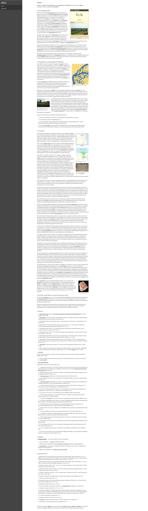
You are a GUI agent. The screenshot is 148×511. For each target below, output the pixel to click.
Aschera (46, 200)
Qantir (47, 18)
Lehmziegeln (64, 77)
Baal (75, 204)
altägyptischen (61, 5)
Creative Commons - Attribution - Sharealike (72, 506)
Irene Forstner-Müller (61, 49)
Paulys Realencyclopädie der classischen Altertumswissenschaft (66, 314)
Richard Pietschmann (43, 314)
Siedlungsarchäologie (41, 55)
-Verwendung (69, 42)
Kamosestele (77, 246)
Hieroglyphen (77, 10)
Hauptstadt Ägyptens (56, 283)
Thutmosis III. (60, 272)
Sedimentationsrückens (65, 74)
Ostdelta (61, 64)
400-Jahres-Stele (58, 213)
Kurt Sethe (42, 499)
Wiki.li (3, 2)
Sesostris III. (71, 149)
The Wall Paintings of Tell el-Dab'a (60, 449)
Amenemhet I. (59, 46)
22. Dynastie (56, 41)
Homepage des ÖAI (66, 486)
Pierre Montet (55, 35)
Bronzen (60, 14)
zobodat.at (74, 349)
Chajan (52, 219)
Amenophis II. (68, 272)
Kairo (66, 65)
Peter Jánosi (49, 398)
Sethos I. (39, 283)
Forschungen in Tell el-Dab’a (63, 444)
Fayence (51, 22)
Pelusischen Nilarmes (47, 230)
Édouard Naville (51, 12)
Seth (62, 207)
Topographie (44, 81)
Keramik (66, 14)
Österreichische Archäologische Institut (58, 48)
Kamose (63, 264)
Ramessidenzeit (52, 32)
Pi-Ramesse (64, 20)
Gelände (53, 90)
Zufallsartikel (3, 8)
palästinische (55, 14)
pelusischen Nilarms (43, 298)
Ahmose (65, 266)
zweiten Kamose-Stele (59, 111)
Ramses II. (45, 283)
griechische (51, 5)
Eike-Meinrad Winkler (44, 381)
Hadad (72, 204)
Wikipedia (50, 506)
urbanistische (57, 55)
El (53, 200)
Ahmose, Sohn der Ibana (80, 109)
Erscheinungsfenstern (55, 23)
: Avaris (42, 439)
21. (50, 41)
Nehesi (53, 209)
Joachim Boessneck (44, 376)
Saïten (70, 306)
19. (50, 20)
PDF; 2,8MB (43, 360)
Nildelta (81, 5)
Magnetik (43, 56)
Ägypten (82, 145)
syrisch (51, 14)
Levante (38, 158)
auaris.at (52, 441)
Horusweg (48, 125)
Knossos (83, 276)
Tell (59, 86)
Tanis (46, 36)
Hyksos (42, 28)
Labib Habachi (55, 26)
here (46, 508)
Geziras (78, 90)
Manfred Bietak (40, 49)
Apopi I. (48, 229)
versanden (64, 68)
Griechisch (72, 22)
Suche (2, 6)
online (39, 458)
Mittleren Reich (47, 143)
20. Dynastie (55, 20)
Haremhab (39, 282)
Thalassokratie (45, 278)
